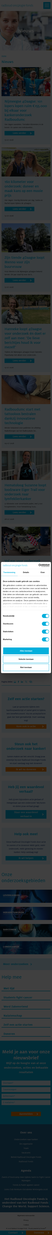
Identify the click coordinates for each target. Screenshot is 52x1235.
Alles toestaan (26, 651)
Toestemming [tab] (9, 572)
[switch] (45, 624)
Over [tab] (43, 572)
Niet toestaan (26, 667)
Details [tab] (26, 572)
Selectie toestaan (26, 659)
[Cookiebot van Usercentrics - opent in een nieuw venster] (38, 565)
